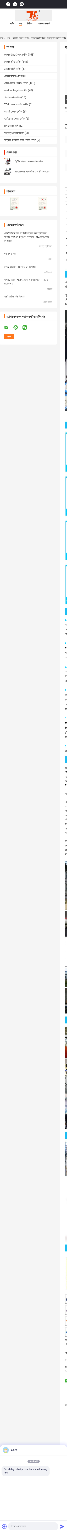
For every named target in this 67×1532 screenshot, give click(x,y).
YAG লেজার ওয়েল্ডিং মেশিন (16, 104)
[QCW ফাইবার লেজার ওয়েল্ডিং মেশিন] (7, 161)
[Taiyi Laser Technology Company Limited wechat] (27, 327)
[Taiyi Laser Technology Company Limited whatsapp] (17, 327)
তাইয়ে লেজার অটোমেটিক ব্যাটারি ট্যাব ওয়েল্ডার (33, 171)
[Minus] (62, 1450)
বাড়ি (12, 23)
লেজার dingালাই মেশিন (15, 54)
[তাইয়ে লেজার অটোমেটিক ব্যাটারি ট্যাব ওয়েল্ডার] (7, 171)
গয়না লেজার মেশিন (12, 97)
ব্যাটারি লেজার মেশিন (21, 38)
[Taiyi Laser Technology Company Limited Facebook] (8, 4)
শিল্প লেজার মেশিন (12, 125)
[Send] (62, 1526)
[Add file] (4, 1526)
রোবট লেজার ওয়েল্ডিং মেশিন (16, 83)
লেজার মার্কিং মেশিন (12, 69)
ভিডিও (29, 23)
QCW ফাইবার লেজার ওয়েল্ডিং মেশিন (29, 161)
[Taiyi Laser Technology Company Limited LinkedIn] (15, 4)
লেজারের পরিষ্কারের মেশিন (15, 90)
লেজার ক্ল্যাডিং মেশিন (13, 76)
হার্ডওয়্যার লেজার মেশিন (14, 118)
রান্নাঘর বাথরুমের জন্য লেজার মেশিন (20, 140)
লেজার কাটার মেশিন (12, 61)
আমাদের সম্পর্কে (44, 23)
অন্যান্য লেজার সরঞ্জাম (14, 133)
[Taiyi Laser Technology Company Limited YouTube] (22, 4)
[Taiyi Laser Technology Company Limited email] (8, 327)
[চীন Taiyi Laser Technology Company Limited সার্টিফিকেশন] (14, 203)
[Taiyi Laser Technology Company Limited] (33, 15)
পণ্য (20, 23)
